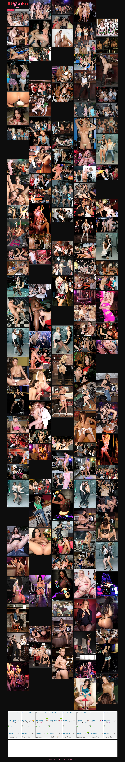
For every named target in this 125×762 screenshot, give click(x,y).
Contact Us (73, 759)
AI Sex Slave (11, 10)
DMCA (68, 759)
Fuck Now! (25, 10)
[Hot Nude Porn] (18, 4)
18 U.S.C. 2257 (62, 759)
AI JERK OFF (18, 10)
